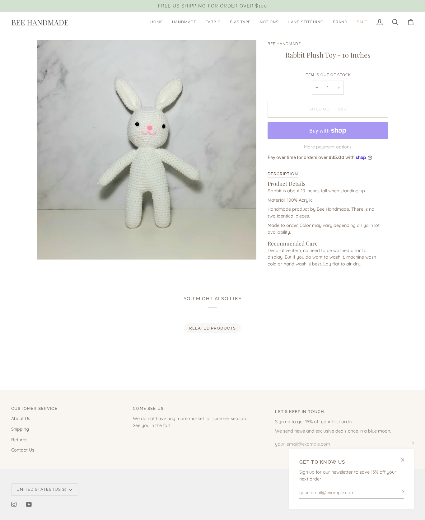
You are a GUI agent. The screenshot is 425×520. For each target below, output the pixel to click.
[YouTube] (29, 504)
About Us (20, 418)
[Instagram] (14, 504)
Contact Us (22, 450)
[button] (184, 22)
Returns (19, 440)
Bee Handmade (284, 44)
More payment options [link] (328, 147)
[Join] (399, 492)
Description (283, 173)
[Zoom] (48, 247)
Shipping (20, 429)
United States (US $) (41, 489)
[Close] (405, 460)
